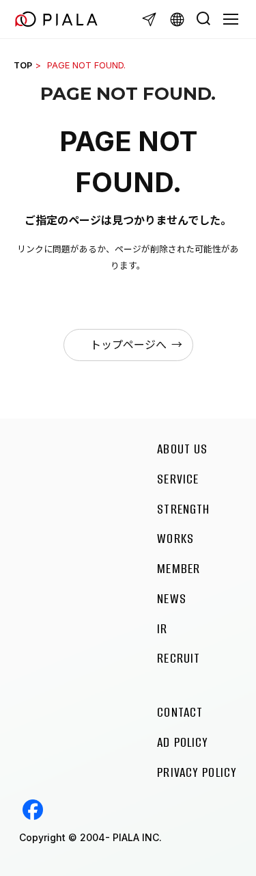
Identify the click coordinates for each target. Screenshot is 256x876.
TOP (23, 65)
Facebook (33, 809)
